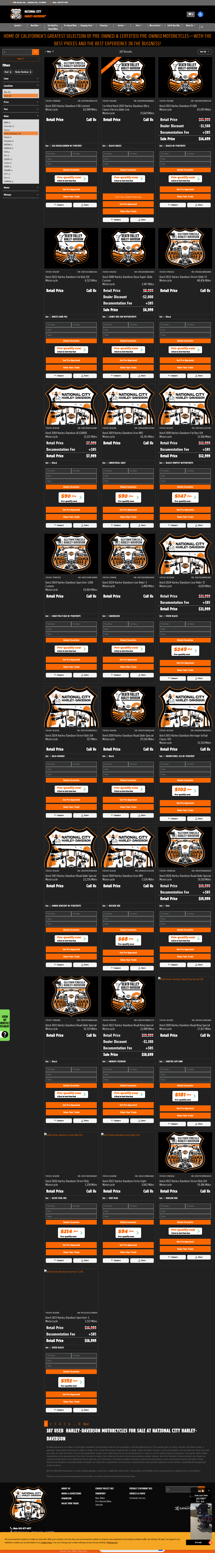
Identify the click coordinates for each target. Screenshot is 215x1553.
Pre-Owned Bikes (103, 1501)
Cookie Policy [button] (46, 1543)
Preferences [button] (112, 1543)
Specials (99, 1504)
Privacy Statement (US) (140, 1488)
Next (86, 1423)
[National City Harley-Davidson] (16, 14)
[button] (200, 14)
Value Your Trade (71, 196)
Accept (198, 1542)
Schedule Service (137, 1498)
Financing (66, 1498)
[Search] (35, 52)
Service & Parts (137, 1493)
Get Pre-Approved (71, 189)
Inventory (100, 1493)
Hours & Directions (71, 1493)
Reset (19, 59)
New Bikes (100, 1498)
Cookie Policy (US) (104, 1488)
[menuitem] (20, 92)
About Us (65, 1488)
